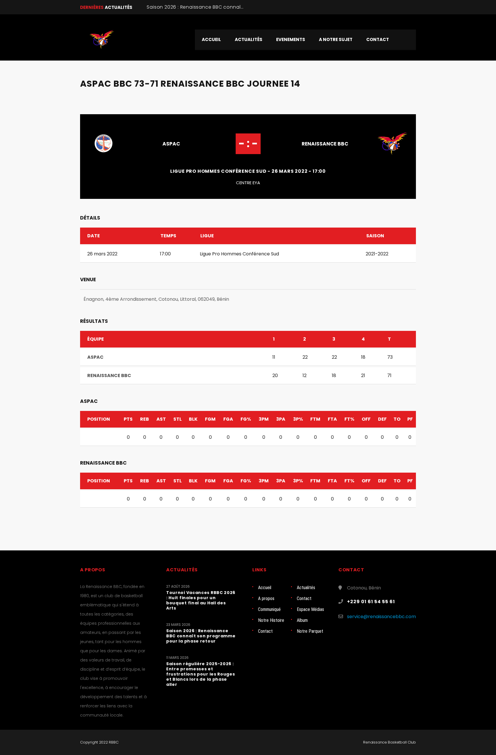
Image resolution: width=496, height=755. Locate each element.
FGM (210, 419)
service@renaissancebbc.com (381, 616)
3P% (298, 419)
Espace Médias (310, 609)
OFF (366, 419)
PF (410, 419)
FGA (228, 419)
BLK (193, 419)
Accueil (264, 587)
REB (144, 419)
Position (98, 419)
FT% (349, 419)
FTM (315, 419)
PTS (128, 419)
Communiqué (269, 609)
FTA (332, 419)
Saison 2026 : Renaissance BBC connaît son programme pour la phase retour (241, 7)
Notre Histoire (271, 620)
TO (397, 419)
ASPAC (171, 143)
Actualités (306, 587)
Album (302, 620)
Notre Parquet (310, 631)
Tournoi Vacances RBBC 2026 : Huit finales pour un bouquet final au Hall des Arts (200, 600)
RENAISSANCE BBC (325, 143)
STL (177, 419)
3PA (280, 419)
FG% (246, 419)
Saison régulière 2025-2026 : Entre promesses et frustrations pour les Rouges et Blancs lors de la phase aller (200, 674)
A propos (266, 598)
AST (161, 419)
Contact (304, 598)
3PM (264, 419)
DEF (382, 419)
